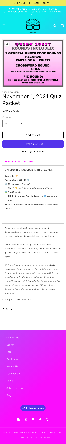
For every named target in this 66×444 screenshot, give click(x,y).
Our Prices (12, 359)
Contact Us (12, 337)
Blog (8, 395)
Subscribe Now (15, 388)
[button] (4, 25)
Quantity (6, 117)
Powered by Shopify (37, 432)
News (9, 380)
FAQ (8, 352)
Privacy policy (25, 437)
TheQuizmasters (19, 432)
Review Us (12, 366)
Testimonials (13, 373)
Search (10, 344)
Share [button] (9, 309)
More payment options (33, 151)
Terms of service (43, 437)
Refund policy (56, 432)
